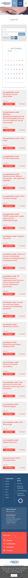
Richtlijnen (10, 547)
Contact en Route (11, 524)
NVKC (7, 486)
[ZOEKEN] (15, 3)
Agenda (9, 540)
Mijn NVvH (20, 3)
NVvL (7, 489)
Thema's (19, 483)
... (18, 51)
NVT (6, 492)
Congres (9, 550)
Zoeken (21, 34)
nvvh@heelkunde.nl (11, 513)
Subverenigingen (22, 490)
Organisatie (9, 478)
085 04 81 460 (10, 511)
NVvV (7, 495)
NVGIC (7, 484)
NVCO (7, 481)
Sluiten (14, 575)
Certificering (11, 544)
